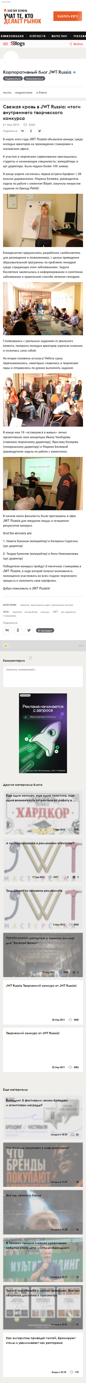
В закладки (45, 630)
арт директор (68, 612)
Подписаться (13, 78)
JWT (55, 612)
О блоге (41, 92)
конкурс (45, 612)
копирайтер (31, 612)
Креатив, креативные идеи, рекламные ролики (46, 605)
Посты (7, 92)
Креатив (17, 612)
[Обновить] (30, 658)
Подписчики (23, 92)
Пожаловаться (34, 78)
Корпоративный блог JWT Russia (37, 72)
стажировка (9, 615)
